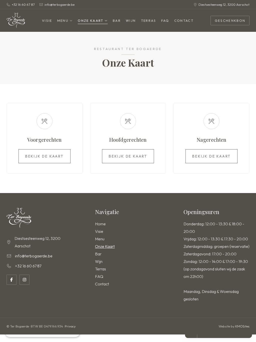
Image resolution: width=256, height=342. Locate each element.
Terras (148, 21)
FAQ (165, 21)
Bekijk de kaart (44, 156)
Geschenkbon (230, 21)
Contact (184, 21)
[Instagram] (25, 280)
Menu (62, 21)
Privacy (70, 326)
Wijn (131, 21)
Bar (117, 21)
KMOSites (242, 326)
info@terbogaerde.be (59, 5)
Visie (47, 21)
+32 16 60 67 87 (23, 5)
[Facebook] (11, 280)
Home (100, 223)
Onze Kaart (90, 21)
